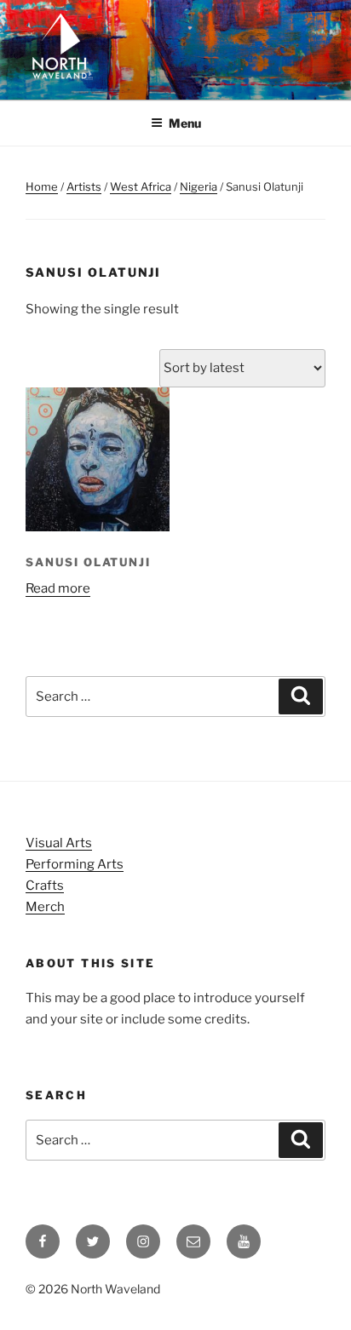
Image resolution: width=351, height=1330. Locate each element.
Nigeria (198, 186)
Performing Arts (75, 864)
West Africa (140, 186)
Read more (58, 588)
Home (42, 186)
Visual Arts (59, 843)
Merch (45, 906)
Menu (185, 123)
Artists (83, 186)
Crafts (45, 885)
